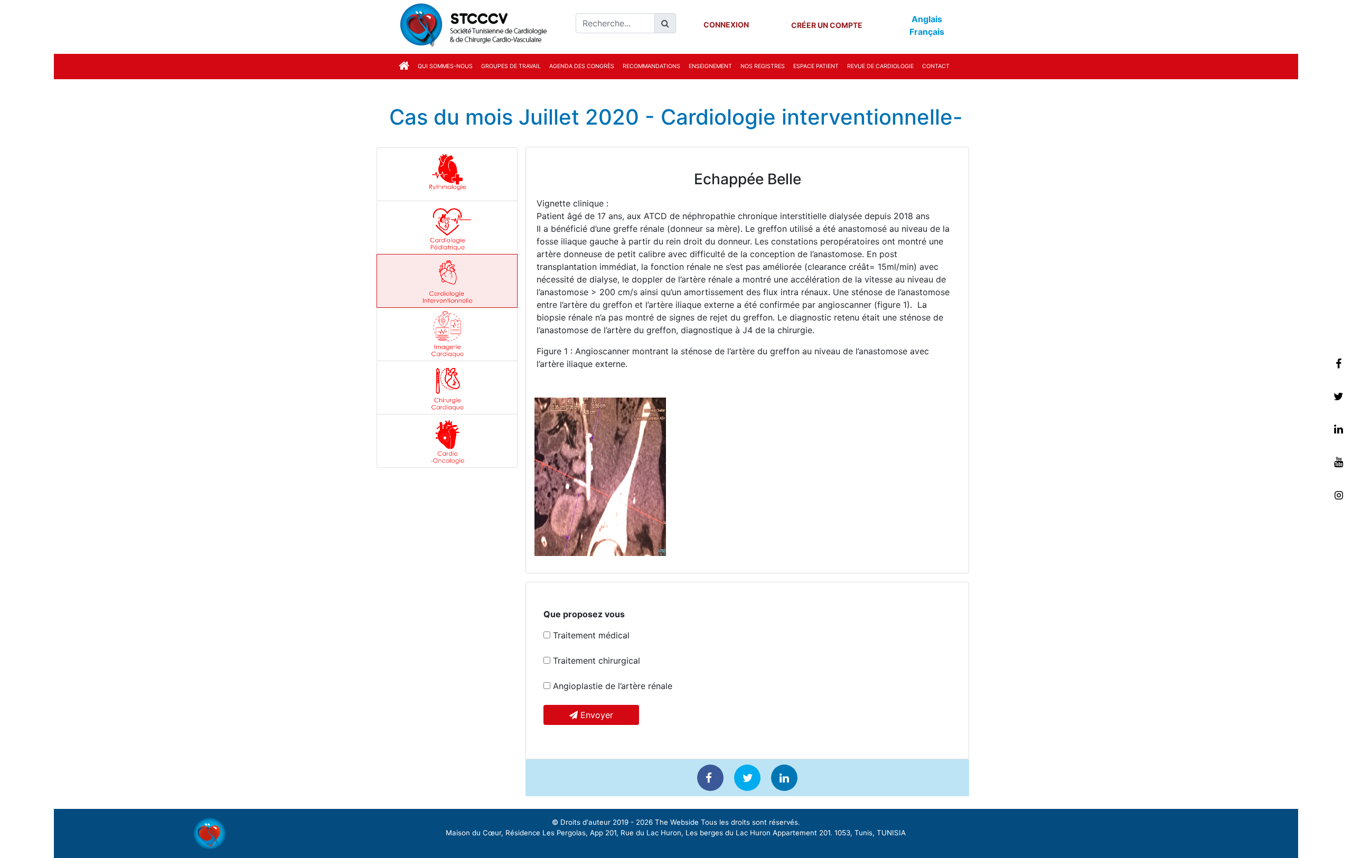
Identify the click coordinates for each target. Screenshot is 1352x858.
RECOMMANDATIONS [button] (651, 66)
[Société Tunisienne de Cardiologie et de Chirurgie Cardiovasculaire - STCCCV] (471, 23)
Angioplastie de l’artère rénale (611, 686)
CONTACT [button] (936, 66)
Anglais (927, 19)
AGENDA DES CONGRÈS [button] (581, 66)
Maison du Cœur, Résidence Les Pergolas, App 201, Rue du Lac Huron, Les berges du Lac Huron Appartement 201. (639, 832)
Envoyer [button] (595, 715)
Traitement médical (590, 635)
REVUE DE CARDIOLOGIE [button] (880, 66)
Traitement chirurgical (595, 660)
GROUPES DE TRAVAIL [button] (511, 66)
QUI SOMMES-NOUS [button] (445, 66)
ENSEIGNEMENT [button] (710, 66)
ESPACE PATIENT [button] (816, 66)
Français (926, 31)
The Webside (677, 822)
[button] (404, 65)
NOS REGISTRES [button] (762, 66)
